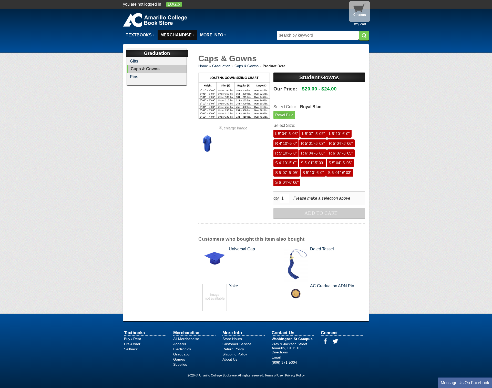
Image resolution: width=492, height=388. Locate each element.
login (174, 4)
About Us (229, 359)
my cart (360, 24)
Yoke (233, 286)
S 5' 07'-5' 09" (286, 173)
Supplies (180, 364)
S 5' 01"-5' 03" (312, 163)
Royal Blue (284, 115)
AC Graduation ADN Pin (332, 286)
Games (179, 359)
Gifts (134, 61)
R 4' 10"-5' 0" (286, 143)
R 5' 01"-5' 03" (313, 143)
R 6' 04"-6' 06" (313, 153)
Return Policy (233, 349)
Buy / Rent (132, 339)
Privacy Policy (295, 375)
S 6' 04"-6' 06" (287, 182)
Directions (280, 352)
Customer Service (236, 344)
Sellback (131, 349)
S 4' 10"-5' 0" (285, 163)
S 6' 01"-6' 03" (339, 173)
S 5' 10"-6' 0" (313, 173)
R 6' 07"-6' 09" (341, 153)
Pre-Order (132, 344)
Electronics (182, 349)
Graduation (221, 66)
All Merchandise (186, 339)
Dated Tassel (322, 249)
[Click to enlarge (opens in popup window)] (207, 154)
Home (203, 66)
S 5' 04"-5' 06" (340, 163)
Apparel (179, 344)
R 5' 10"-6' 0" (286, 153)
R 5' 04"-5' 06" (341, 143)
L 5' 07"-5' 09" (313, 134)
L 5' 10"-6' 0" (339, 134)
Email (276, 357)
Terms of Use (274, 375)
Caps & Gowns (246, 66)
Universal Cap (242, 249)
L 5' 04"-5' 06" (286, 134)
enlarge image (235, 128)
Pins (134, 77)
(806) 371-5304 (284, 362)
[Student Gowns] (234, 98)
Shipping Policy (234, 354)
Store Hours (232, 339)
